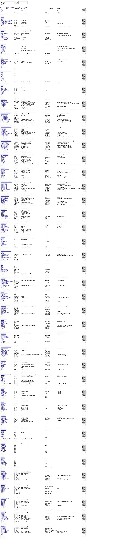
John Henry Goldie (4, 183)
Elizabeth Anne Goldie (4, 134)
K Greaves (2, 322)
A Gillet (2, 66)
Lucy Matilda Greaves (4, 323)
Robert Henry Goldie (4, 215)
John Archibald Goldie (4, 178)
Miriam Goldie (3, 209)
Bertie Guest (3, 444)
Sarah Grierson (3, 421)
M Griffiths (2, 434)
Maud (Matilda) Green (4, 341)
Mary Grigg (2, 436)
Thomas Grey (3, 381)
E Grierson (2, 394)
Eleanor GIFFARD (4, 62)
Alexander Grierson (4, 392)
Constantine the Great (4, 280)
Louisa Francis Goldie (4, 197)
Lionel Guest (3, 458)
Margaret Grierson (4, 410)
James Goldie (3, 157)
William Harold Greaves (5, 337)
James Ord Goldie (4, 163)
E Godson (2, 92)
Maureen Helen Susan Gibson (6, 61)
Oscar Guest (3, 460)
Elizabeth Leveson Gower (5, 259)
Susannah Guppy (4, 517)
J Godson (2, 93)
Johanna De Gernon (4, 53)
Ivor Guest (2, 453)
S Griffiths (2, 435)
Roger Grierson (3, 416)
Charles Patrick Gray (4, 269)
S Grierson (2, 423)
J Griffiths (2, 433)
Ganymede (2, 17)
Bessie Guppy (3, 471)
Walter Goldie (3, 231)
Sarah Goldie (3, 219)
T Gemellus (3, 35)
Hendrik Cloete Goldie (4, 154)
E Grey (2, 363)
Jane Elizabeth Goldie (4, 164)
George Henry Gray (4, 271)
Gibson (2, 58)
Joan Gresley (3, 357)
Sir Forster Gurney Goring (5, 254)
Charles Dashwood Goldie (5, 121)
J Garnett (2, 24)
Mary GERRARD (3, 54)
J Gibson (2, 60)
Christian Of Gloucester (5, 81)
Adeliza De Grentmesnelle (5, 350)
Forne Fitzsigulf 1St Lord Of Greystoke (7, 383)
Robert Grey (3, 380)
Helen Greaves (3, 302)
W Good (2, 240)
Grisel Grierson (3, 398)
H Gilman (2, 68)
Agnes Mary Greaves (4, 282)
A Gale (2, 11)
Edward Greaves (3, 294)
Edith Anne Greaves (4, 293)
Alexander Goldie (4, 100)
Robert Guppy (3, 513)
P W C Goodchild (4, 241)
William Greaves (3, 335)
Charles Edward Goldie (5, 122)
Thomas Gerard (3, 44)
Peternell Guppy (3, 506)
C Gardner (2, 19)
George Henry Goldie (4, 145)
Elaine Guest (3, 449)
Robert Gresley (3, 361)
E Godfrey (2, 91)
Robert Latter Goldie (4, 217)
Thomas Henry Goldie (4, 226)
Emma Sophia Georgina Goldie (6, 141)
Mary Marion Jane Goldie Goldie (6, 205)
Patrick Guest (3, 461)
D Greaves (2, 292)
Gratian (2, 265)
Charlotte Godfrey (4, 89)
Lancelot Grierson (4, 409)
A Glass (2, 72)
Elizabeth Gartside (4, 27)
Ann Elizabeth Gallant (4, 13)
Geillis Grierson (3, 396)
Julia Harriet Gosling (4, 255)
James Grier (3, 388)
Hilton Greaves (3, 306)
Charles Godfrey (3, 88)
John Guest (2, 457)
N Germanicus (3, 49)
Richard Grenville (4, 352)
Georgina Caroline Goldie (5, 150)
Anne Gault (2, 31)
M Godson (2, 94)
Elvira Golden (3, 99)
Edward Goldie (3, 128)
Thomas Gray (3, 279)
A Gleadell (2, 78)
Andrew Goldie (3, 104)
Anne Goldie (3, 107)
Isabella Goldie (3, 156)
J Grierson (2, 404)
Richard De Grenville (4, 354)
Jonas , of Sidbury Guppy (5, 498)
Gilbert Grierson (3, 397)
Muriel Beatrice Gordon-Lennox (6, 251)
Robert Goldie (3, 211)
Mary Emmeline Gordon (5, 247)
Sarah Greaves (3, 333)
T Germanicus (3, 50)
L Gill (1, 65)
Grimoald (2, 437)
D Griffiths (2, 431)
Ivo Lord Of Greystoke (4, 384)
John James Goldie (4, 188)
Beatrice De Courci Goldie (5, 119)
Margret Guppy (3, 500)
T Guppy (2, 520)
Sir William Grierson (4, 422)
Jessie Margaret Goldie (5, 169)
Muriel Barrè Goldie (4, 210)
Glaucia (2, 76)
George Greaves (3, 300)
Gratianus (2, 267)
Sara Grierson (3, 420)
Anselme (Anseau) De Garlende (6, 23)
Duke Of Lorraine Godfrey (5, 90)
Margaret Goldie (3, 199)
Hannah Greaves (3, 301)
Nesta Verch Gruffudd (4, 439)
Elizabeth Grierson (4, 395)
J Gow (2, 258)
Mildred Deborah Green (5, 342)
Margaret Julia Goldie (4, 201)
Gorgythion (2, 252)
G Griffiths (2, 432)
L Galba (2, 10)
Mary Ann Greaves (4, 327)
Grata (1, 264)
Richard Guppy (3, 508)
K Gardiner (2, 18)
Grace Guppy (3, 485)
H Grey (2, 367)
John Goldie (3, 170)
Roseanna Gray (3, 278)
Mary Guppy (3, 501)
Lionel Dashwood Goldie (5, 196)
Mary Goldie (3, 202)
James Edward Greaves (5, 312)
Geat (1, 32)
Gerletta (2, 45)
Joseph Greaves (3, 321)
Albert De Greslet (3, 355)
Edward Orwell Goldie (4, 131)
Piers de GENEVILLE (4, 39)
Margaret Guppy (3, 499)
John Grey (2, 369)
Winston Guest (3, 465)
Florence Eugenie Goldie (5, 144)
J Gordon (2, 245)
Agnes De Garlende (4, 22)
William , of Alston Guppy (5, 530)
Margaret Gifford (3, 63)
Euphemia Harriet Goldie (5, 143)
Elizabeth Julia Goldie (4, 136)
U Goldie (2, 228)
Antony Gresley (3, 356)
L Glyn (2, 86)
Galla (1, 12)
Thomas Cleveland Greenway (6, 347)
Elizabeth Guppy (3, 477)
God (1, 87)
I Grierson (2, 402)
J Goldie (2, 174)
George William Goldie (4, 148)
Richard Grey (3, 378)
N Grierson (2, 411)
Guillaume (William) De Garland (6, 20)
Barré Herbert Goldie (4, 114)
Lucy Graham (3, 260)
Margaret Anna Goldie (4, 200)
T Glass (2, 75)
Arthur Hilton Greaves (4, 286)
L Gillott (2, 67)
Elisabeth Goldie (3, 132)
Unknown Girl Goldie (4, 229)
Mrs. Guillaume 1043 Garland (6, 21)
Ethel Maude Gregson (4, 348)
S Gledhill (2, 79)
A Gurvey (2, 533)
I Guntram (2, 466)
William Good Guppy (4, 531)
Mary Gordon (3, 246)
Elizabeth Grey (3, 364)
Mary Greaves (3, 325)
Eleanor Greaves (3, 295)
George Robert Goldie (4, 146)
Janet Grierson (3, 403)
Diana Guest (3, 448)
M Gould (2, 256)
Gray (1, 268)
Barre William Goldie (4, 117)
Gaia (1, 9)
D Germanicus (3, 47)
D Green (2, 340)
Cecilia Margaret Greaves (5, 288)
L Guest (2, 459)
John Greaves (3, 313)
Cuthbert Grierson (4, 393)
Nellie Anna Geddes (4, 33)
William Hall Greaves (4, 336)
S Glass (2, 74)
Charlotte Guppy (3, 472)
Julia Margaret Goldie (4, 190)
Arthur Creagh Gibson (4, 59)
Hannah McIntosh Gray (4, 272)
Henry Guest (3, 452)
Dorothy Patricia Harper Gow (5, 257)
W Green (2, 343)
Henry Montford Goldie (4, 155)
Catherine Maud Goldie (5, 120)
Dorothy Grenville (4, 351)
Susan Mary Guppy (4, 516)
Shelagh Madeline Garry (5, 26)
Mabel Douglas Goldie (4, 198)
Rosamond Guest (4, 463)
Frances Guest (3, 450)
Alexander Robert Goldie (5, 102)
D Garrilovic (3, 25)
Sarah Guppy (3, 515)
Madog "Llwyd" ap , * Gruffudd (6, 438)
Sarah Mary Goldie (4, 223)
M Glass (2, 73)
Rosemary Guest (3, 464)
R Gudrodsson (3, 443)
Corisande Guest (3, 445)
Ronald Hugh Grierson (4, 419)
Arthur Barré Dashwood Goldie (6, 109)
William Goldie (3, 232)
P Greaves (2, 329)
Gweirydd (2, 535)
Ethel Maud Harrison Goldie (5, 142)
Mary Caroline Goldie (4, 204)
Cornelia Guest (3, 446)
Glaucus (2, 77)
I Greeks (2, 338)
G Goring (2, 253)
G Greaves (2, 299)
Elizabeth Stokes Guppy (5, 478)
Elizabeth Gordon (4, 244)
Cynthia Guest (3, 447)
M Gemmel (2, 36)
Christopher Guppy (4, 473)
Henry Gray (2, 273)
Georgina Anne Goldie (4, 149)
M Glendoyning (3, 80)
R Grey (2, 377)
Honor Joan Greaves (4, 308)
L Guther (2, 534)
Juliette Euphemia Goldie (5, 192)
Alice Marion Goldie (4, 103)
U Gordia (2, 242)
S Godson (2, 95)
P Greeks (2, 339)
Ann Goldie (2, 106)
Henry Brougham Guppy (5, 488)
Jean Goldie (3, 168)
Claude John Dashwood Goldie (6, 127)
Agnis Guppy (3, 467)
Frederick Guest (3, 451)
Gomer (2, 233)
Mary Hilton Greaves (4, 328)
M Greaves (2, 324)
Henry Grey (2, 365)
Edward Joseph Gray (4, 270)
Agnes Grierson (3, 391)
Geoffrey (2, 40)
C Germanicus (3, 46)
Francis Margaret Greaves (5, 298)
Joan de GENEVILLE (4, 38)
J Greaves (2, 320)
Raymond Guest (3, 462)
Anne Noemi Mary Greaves (5, 285)
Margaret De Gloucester (5, 82)
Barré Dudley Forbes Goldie (5, 113)
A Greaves (2, 284)
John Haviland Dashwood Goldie (6, 182)
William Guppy (3, 521)
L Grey (2, 370)
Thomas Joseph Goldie (5, 227)
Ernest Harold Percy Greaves (6, 297)
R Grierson (2, 412)
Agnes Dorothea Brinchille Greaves (7, 281)
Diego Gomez (3, 237)
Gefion (2, 34)
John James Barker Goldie (5, 189)
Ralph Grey (2, 375)
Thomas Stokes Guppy (4, 518)
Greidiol (2, 349)
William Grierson (3, 430)
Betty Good (2, 238)
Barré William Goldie (4, 116)
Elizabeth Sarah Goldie (5, 137)
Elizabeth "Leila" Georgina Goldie (6, 133)
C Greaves (2, 287)
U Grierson (2, 425)
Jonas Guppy (3, 493)
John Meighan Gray (4, 274)
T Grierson (2, 424)
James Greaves (3, 309)
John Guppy (3, 489)
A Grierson (2, 389)
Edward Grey (3, 362)
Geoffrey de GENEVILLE (5, 37)
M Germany (3, 52)
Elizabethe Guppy (4, 480)
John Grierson (3, 405)
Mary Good (2, 239)
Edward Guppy (3, 475)
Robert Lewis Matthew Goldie (6, 218)
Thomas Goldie (3, 224)
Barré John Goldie (4, 115)
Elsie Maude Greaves (4, 296)
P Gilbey (2, 64)
